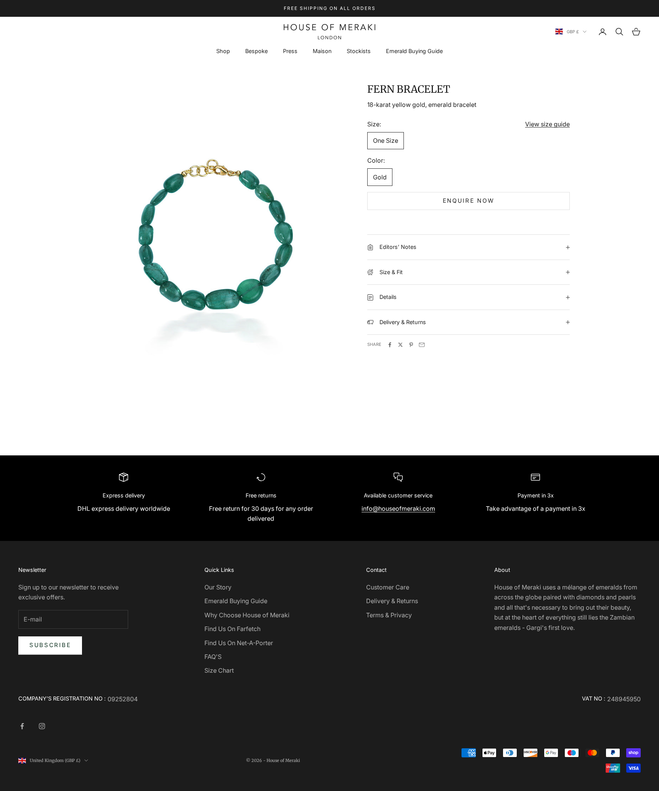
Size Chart (219, 670)
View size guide (547, 124)
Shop (223, 51)
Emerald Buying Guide (414, 51)
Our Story (217, 587)
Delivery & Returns (392, 601)
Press (290, 51)
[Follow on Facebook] (22, 726)
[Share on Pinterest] (411, 345)
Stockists (359, 51)
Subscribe (50, 645)
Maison (322, 51)
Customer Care (387, 587)
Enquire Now (469, 200)
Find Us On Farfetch (232, 629)
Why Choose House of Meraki (246, 615)
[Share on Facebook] (390, 345)
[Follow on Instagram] (42, 726)
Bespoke (256, 51)
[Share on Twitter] (400, 345)
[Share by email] (422, 345)
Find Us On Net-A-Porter (238, 643)
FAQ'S (213, 656)
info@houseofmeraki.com (398, 508)
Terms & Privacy (389, 615)
